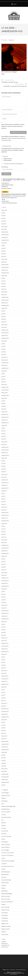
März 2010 (3, 733)
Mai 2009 (3, 760)
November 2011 (5, 678)
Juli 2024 (3, 278)
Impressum (12, 969)
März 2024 (3, 289)
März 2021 (3, 381)
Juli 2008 (3, 785)
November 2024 (5, 267)
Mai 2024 (3, 283)
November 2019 (5, 417)
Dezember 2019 (4, 414)
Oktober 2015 (4, 550)
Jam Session (4, 833)
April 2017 (3, 501)
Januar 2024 (4, 294)
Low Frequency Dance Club (7, 866)
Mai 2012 (3, 662)
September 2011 (5, 684)
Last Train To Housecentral (7, 855)
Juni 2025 (3, 248)
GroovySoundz (4, 831)
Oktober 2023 (4, 302)
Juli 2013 (3, 624)
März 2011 (3, 700)
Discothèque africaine (6, 817)
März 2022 (3, 354)
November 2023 (5, 300)
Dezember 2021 (4, 360)
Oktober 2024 (4, 270)
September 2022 (5, 338)
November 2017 (5, 482)
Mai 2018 (3, 466)
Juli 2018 (3, 460)
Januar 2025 (4, 262)
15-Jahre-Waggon (5, 792)
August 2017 (4, 490)
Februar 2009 (4, 768)
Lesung (3, 858)
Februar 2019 (4, 441)
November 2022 (5, 332)
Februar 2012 (4, 670)
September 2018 (5, 455)
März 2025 (3, 256)
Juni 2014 (3, 594)
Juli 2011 (3, 689)
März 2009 (3, 766)
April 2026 (3, 221)
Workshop (3, 931)
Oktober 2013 (4, 616)
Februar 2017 (4, 507)
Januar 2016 (4, 542)
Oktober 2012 (4, 648)
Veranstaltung (4, 920)
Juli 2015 (3, 559)
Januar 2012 (4, 673)
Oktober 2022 (4, 335)
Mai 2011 (3, 695)
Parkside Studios (5, 882)
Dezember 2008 (4, 774)
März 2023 (3, 322)
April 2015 (3, 567)
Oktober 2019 (4, 420)
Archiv (5, 40)
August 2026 (4, 210)
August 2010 (4, 719)
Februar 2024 (4, 292)
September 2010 (5, 717)
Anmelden (3, 941)
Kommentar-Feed (5, 945)
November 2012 (5, 646)
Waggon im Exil (4, 923)
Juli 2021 (3, 373)
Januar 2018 (4, 477)
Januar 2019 (4, 444)
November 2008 (5, 777)
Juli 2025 (3, 245)
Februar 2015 (4, 572)
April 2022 (3, 351)
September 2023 (5, 305)
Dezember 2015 (4, 545)
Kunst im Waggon (5, 850)
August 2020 (4, 398)
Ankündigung (4, 801)
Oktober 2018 (4, 452)
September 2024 (5, 272)
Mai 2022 (3, 349)
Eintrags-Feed (4, 943)
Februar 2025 (4, 259)
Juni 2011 (3, 692)
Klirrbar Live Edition (5, 844)
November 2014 (5, 580)
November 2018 (5, 450)
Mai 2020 (3, 403)
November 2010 (5, 711)
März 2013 (3, 635)
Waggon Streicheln (5, 929)
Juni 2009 (3, 757)
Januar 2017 (4, 510)
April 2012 (3, 665)
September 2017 (5, 488)
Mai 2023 (3, 316)
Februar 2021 (4, 384)
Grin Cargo (3, 828)
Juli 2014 (3, 591)
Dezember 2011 (4, 676)
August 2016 (4, 523)
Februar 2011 (4, 703)
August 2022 (4, 341)
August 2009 (4, 752)
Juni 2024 (3, 281)
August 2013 (4, 621)
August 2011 (4, 687)
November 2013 (5, 613)
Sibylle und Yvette (5, 910)
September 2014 (5, 586)
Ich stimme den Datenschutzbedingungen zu (13, 163)
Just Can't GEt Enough (6, 836)
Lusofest (3, 869)
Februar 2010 (4, 736)
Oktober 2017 (4, 485)
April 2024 (3, 286)
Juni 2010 (3, 725)
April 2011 (3, 698)
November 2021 (5, 362)
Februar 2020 (4, 411)
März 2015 (3, 569)
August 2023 (4, 308)
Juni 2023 (3, 313)
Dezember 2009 (4, 741)
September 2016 (5, 520)
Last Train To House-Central (7, 852)
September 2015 (5, 553)
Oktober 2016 (4, 518)
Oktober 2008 (4, 779)
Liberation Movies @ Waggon (7, 861)
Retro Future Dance (5, 896)
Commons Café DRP (5, 811)
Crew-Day (3, 814)
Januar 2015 (4, 575)
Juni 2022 (3, 346)
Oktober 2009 (4, 747)
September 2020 (5, 395)
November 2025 (5, 234)
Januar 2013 (4, 640)
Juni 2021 (3, 376)
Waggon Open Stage (5, 926)
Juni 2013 (3, 627)
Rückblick (3, 904)
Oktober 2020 (4, 392)
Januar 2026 (4, 229)
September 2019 (5, 422)
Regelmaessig (4, 891)
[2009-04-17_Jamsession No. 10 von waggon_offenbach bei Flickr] (14, 57)
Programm (11, 40)
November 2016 (5, 515)
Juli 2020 (3, 401)
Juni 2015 (3, 561)
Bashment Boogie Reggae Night (8, 806)
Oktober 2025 (4, 237)
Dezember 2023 (4, 297)
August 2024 (4, 275)
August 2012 (4, 654)
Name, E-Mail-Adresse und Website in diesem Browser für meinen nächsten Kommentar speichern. (12, 126)
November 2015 (5, 548)
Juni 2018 (3, 463)
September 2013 (5, 618)
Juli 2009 (3, 755)
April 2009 (3, 763)
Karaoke (3, 839)
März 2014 (3, 602)
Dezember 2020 (4, 387)
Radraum (3, 888)
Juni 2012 (3, 659)
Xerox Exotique (4, 934)
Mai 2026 (3, 218)
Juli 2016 (3, 526)
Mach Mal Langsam (5, 871)
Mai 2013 (3, 629)
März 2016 (3, 537)
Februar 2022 (4, 357)
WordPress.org (4, 947)
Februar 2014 (4, 605)
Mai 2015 (3, 564)
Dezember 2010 (4, 708)
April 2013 (3, 632)
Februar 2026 (4, 226)
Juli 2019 (3, 428)
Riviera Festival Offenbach (7, 901)
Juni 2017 (3, 496)
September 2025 (5, 240)
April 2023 (3, 319)
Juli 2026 (3, 213)
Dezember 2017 (4, 480)
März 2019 (3, 439)
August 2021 (4, 371)
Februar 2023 (4, 324)
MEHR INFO (4, 152)
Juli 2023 (3, 311)
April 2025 (3, 253)
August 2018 (4, 458)
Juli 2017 (3, 493)
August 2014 (4, 589)
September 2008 (5, 782)
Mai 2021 (3, 379)
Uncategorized (4, 918)
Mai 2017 (3, 499)
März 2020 (3, 409)
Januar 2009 (4, 771)
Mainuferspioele (5, 874)
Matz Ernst (3, 877)
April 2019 (3, 436)
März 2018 (3, 471)
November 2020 (5, 390)
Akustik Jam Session (5, 795)
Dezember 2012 (4, 643)
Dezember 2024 (4, 264)
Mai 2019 (3, 433)
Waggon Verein (6, 969)
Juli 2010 (3, 722)
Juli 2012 (3, 657)
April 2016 (3, 534)
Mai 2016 (3, 531)
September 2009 (5, 749)
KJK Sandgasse (4, 842)
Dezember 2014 (4, 578)
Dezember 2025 (4, 232)
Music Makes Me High (6, 880)
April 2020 (3, 406)
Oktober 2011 (4, 681)
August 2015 (4, 556)
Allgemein (3, 798)
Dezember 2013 (4, 610)
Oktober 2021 (4, 365)
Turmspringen (4, 912)
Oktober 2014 (4, 583)
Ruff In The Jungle (5, 907)
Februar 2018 (4, 474)
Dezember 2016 (4, 512)
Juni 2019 (3, 430)
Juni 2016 (3, 529)
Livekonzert (4, 863)
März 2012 (3, 668)
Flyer (2, 820)
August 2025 (4, 242)
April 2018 (3, 469)
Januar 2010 (4, 738)
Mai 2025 (3, 251)
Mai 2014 (3, 597)
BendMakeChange (5, 809)
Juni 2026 (3, 215)
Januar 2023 (4, 327)
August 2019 (4, 425)
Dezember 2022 (4, 330)
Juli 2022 (3, 343)
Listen (2, 73)
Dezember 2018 (4, 447)
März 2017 (3, 504)
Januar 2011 (4, 706)
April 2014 (3, 599)
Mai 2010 (3, 727)
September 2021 (5, 368)
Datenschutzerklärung (20, 969)
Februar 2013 (4, 638)
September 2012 (5, 651)
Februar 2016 (4, 539)
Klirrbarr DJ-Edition (5, 847)
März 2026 (3, 223)
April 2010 (3, 730)
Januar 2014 (4, 608)
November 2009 (5, 744)
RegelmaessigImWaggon (6, 893)
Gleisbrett (3, 822)
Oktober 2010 (4, 714)
